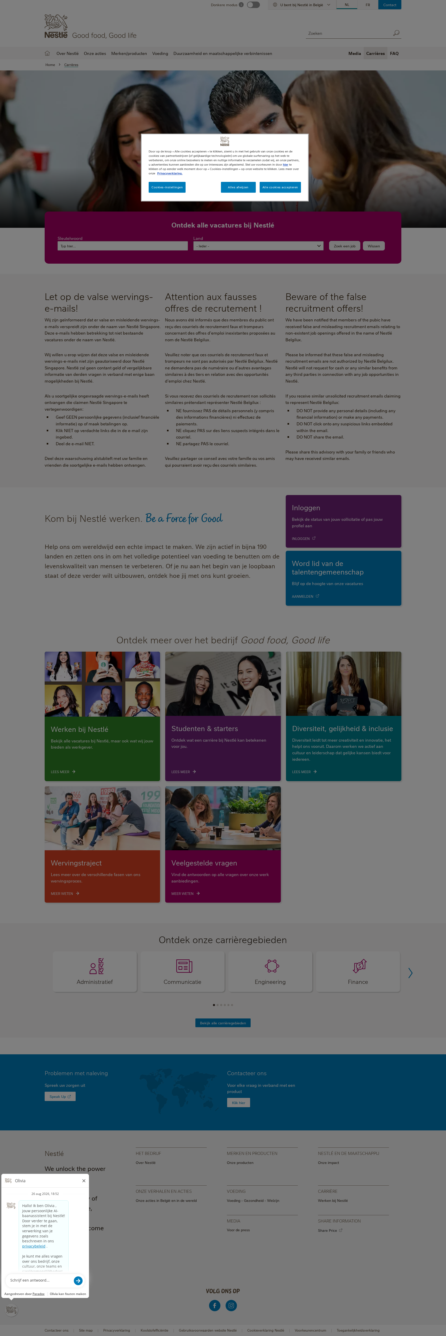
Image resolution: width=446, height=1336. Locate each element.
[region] (225, 167)
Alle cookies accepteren (280, 187)
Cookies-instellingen (167, 187)
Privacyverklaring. (169, 173)
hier (285, 164)
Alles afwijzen (238, 187)
